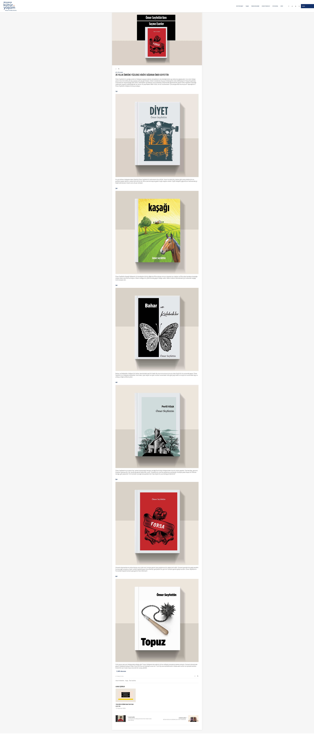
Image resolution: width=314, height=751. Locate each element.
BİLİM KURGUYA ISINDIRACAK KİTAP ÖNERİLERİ (174, 719)
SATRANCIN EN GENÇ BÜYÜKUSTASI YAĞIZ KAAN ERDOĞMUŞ (139, 719)
